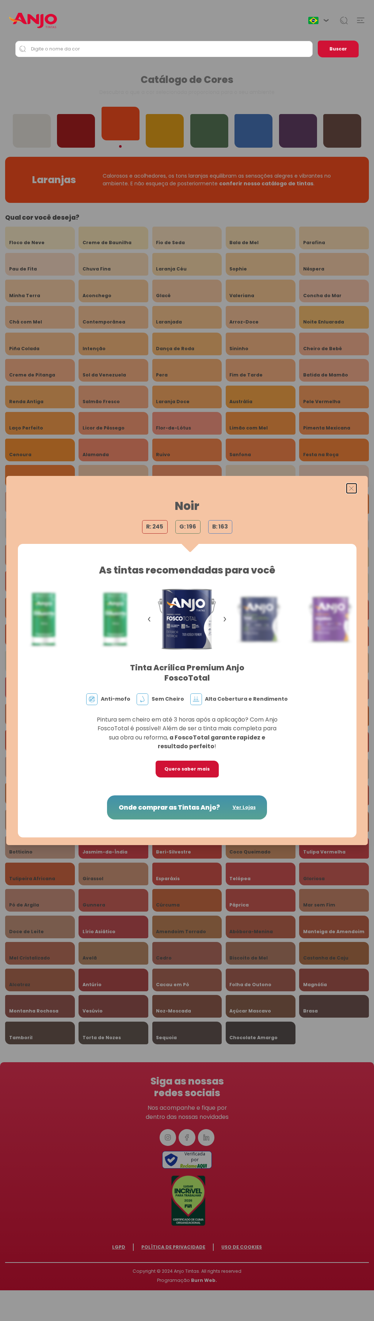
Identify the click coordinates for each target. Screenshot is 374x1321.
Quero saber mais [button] (187, 769)
